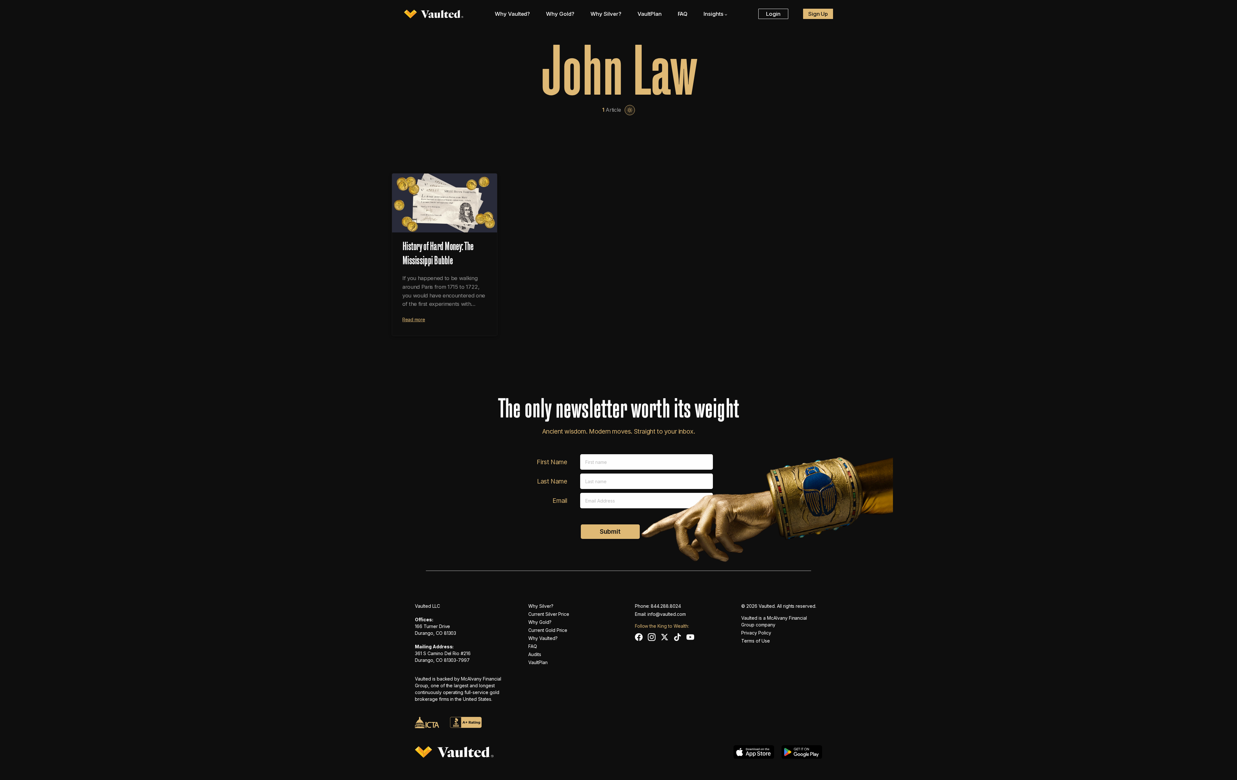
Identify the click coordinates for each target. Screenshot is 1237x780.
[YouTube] (690, 637)
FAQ (683, 14)
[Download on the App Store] (754, 752)
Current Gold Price (547, 630)
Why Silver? (605, 14)
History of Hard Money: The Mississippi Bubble (437, 252)
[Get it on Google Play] (802, 752)
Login (773, 14)
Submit (610, 531)
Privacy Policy (756, 632)
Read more (413, 319)
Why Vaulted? (512, 14)
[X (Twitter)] (664, 637)
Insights (714, 14)
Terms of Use (755, 641)
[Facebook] (639, 637)
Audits (534, 654)
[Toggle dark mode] (630, 110)
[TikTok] (677, 637)
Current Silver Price (548, 614)
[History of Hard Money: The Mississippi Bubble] (444, 203)
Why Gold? (560, 14)
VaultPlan (650, 14)
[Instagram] (652, 637)
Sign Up (818, 14)
